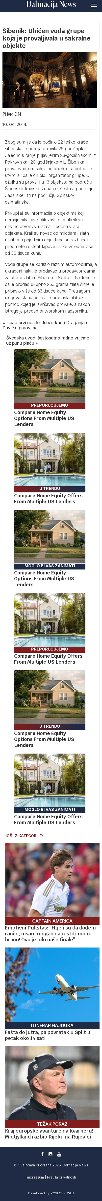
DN (17, 114)
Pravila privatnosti (61, 1177)
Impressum (35, 1177)
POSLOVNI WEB (62, 1193)
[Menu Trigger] (94, 6)
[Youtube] (59, 1154)
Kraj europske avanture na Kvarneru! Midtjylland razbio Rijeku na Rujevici (49, 1134)
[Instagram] (50, 1154)
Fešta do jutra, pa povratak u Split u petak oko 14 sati (47, 1035)
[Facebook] (42, 1154)
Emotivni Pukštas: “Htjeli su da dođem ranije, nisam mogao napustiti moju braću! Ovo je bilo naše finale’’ (50, 934)
